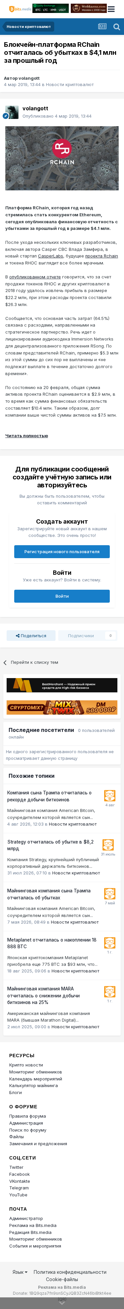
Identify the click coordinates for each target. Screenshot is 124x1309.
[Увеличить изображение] (62, 157)
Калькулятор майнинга (33, 1085)
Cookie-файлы (62, 1279)
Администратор (26, 1218)
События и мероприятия (35, 1246)
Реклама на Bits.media (33, 1225)
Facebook (19, 1174)
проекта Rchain (101, 255)
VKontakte (19, 1181)
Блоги (15, 1092)
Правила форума (27, 1116)
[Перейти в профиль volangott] (12, 112)
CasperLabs (50, 255)
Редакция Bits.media (30, 1232)
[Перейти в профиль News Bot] (109, 795)
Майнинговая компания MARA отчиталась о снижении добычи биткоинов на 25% (43, 995)
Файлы (16, 1136)
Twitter (16, 1167)
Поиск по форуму (27, 1130)
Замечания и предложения (38, 1143)
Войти (62, 596)
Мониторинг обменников (35, 1071)
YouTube (18, 1194)
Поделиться (33, 635)
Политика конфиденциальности (70, 1272)
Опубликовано (57, 116)
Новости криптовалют (70, 84)
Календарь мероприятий (35, 1078)
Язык (19, 1272)
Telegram (19, 1187)
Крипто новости (26, 1064)
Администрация (26, 1123)
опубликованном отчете (35, 276)
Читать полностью (26, 435)
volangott (29, 78)
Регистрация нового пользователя (62, 551)
